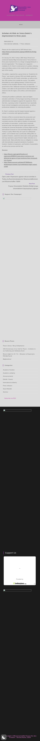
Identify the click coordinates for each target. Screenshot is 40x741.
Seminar (5, 392)
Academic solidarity (9, 373)
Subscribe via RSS (10, 398)
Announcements (8, 376)
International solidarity (11, 44)
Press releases (25, 44)
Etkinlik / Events (8, 379)
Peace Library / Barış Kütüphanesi (13, 345)
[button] (4, 737)
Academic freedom (9, 370)
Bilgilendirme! (7, 359)
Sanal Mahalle (7, 389)
